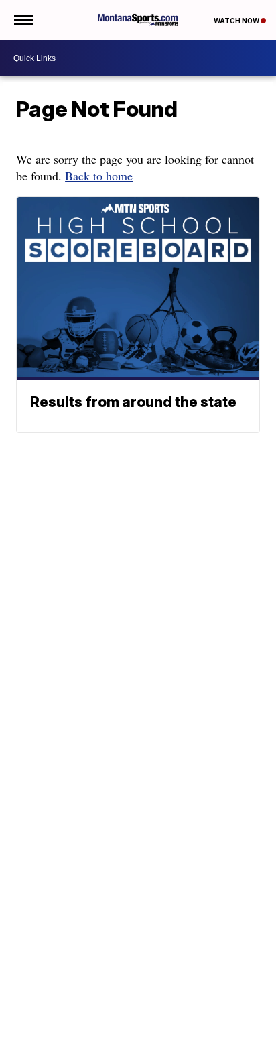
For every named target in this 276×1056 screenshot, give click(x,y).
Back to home (99, 176)
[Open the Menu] (22, 20)
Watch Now (237, 21)
